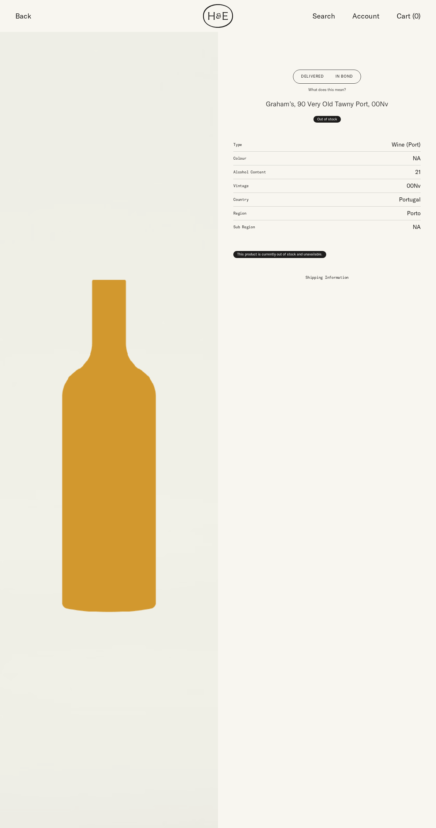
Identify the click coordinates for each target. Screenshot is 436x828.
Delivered (312, 76)
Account (366, 15)
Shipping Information (327, 277)
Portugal (410, 199)
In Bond (344, 76)
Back (23, 15)
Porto (414, 213)
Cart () (409, 15)
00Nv (414, 185)
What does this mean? (327, 89)
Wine (398, 144)
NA (417, 158)
